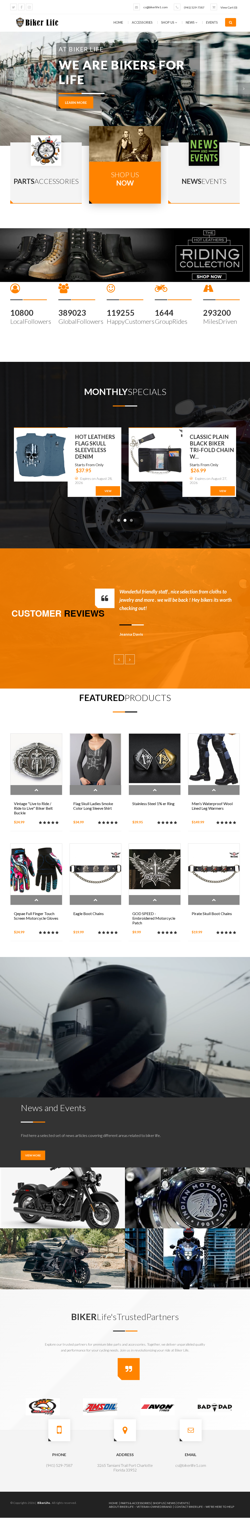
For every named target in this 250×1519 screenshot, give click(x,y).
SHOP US (168, 22)
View (108, 491)
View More (33, 1155)
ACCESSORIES (142, 22)
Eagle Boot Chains (88, 913)
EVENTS (212, 22)
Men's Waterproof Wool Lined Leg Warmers (212, 805)
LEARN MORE (76, 124)
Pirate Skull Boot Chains (212, 913)
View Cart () (228, 7)
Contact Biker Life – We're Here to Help (204, 1507)
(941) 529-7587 (194, 7)
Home (118, 22)
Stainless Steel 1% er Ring (153, 803)
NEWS (190, 22)
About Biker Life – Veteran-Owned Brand (140, 1507)
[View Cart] (213, 7)
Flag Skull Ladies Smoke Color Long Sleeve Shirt (93, 805)
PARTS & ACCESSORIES (136, 1503)
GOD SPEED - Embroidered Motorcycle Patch (153, 918)
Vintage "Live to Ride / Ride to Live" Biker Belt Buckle (33, 808)
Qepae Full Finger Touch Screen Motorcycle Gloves (36, 915)
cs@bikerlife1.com (155, 7)
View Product (36, 790)
